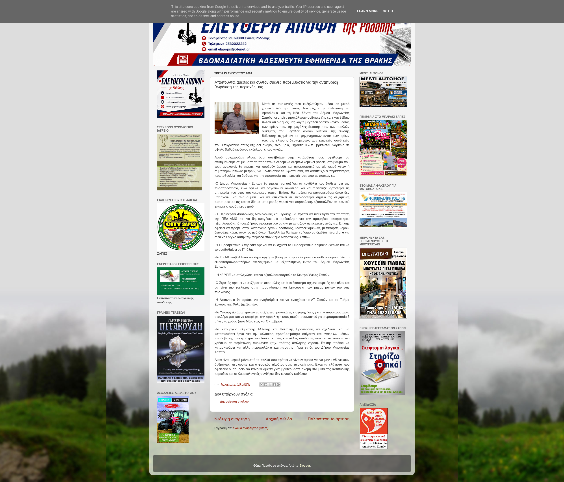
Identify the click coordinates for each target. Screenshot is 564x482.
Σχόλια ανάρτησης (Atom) (250, 428)
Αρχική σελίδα (279, 419)
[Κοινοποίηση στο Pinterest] (278, 384)
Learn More (367, 11)
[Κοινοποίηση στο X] (270, 384)
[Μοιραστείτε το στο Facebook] (274, 384)
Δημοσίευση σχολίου (234, 401)
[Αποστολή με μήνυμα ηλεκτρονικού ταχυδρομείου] (261, 384)
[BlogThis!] (265, 384)
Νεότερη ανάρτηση (232, 419)
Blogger (304, 465)
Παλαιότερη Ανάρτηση (329, 419)
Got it (388, 11)
